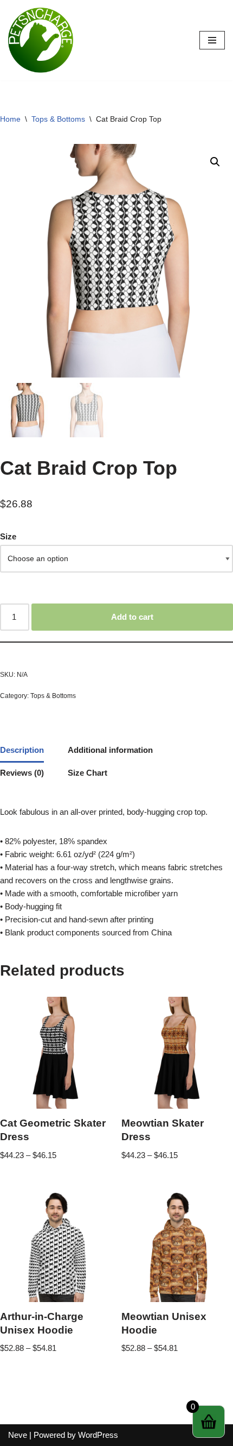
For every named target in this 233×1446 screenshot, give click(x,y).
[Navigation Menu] (212, 40)
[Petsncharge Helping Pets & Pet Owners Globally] (40, 40)
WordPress (98, 1434)
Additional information (110, 750)
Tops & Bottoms (58, 119)
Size (8, 536)
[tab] (22, 751)
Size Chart (87, 772)
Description (22, 750)
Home (10, 119)
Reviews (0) (22, 772)
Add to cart (132, 616)
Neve (17, 1434)
